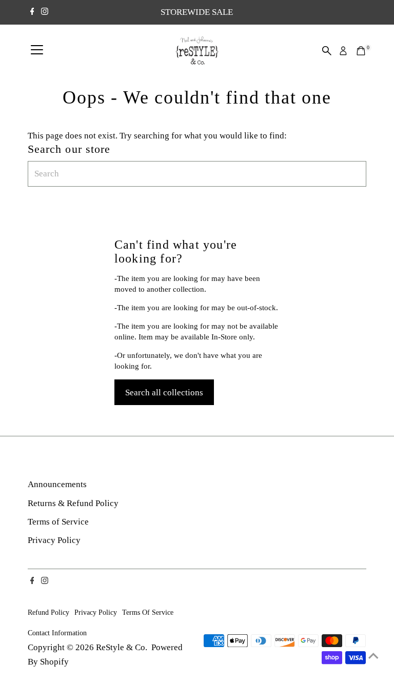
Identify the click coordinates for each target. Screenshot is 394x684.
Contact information (57, 633)
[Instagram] (44, 12)
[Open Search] (326, 50)
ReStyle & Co (120, 647)
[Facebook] (32, 12)
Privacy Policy (54, 540)
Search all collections (164, 392)
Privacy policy (95, 612)
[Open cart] (361, 50)
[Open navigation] (37, 51)
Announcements (57, 484)
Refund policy (48, 612)
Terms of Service (58, 522)
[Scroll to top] (373, 656)
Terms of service (147, 612)
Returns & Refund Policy (73, 503)
